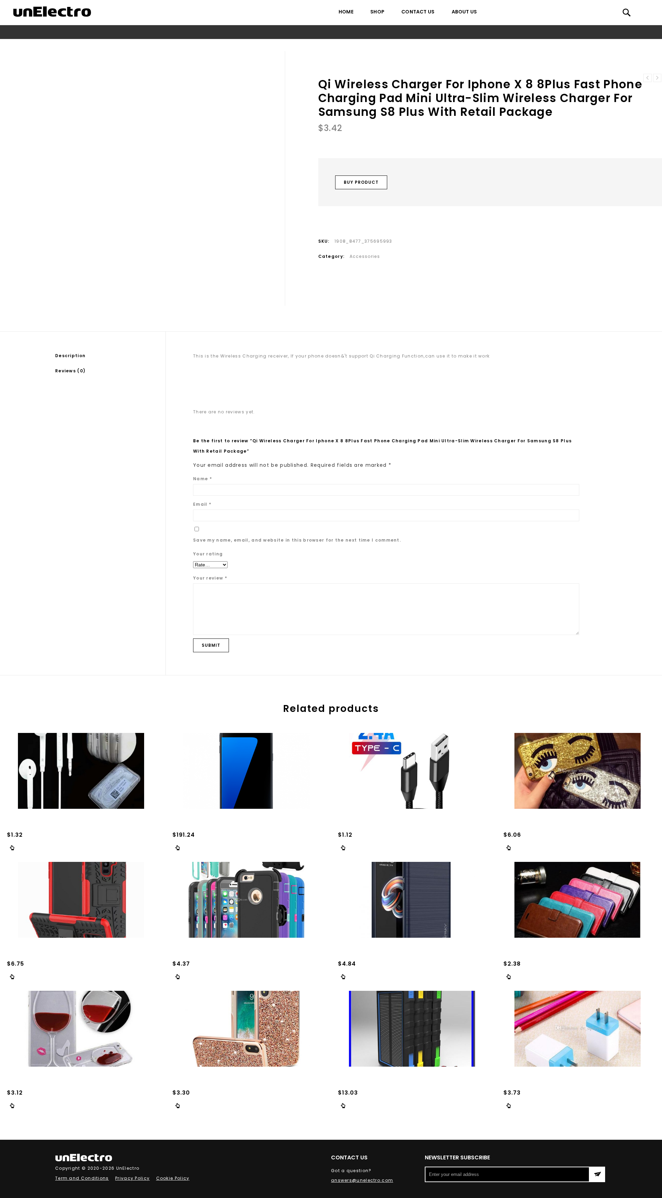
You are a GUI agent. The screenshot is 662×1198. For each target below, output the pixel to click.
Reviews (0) (70, 371)
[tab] (110, 355)
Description (70, 356)
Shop (377, 11)
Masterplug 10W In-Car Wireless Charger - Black (647, 78)
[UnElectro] (52, 11)
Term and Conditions (82, 1178)
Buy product (361, 182)
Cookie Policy (173, 1178)
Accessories (181, 45)
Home (346, 11)
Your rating (208, 554)
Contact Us (417, 11)
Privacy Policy (132, 1178)
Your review (210, 578)
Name (202, 479)
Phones (151, 45)
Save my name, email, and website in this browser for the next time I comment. (297, 540)
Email (202, 504)
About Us (464, 11)
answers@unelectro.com (362, 1180)
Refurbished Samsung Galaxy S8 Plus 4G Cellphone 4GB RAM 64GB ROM (657, 78)
